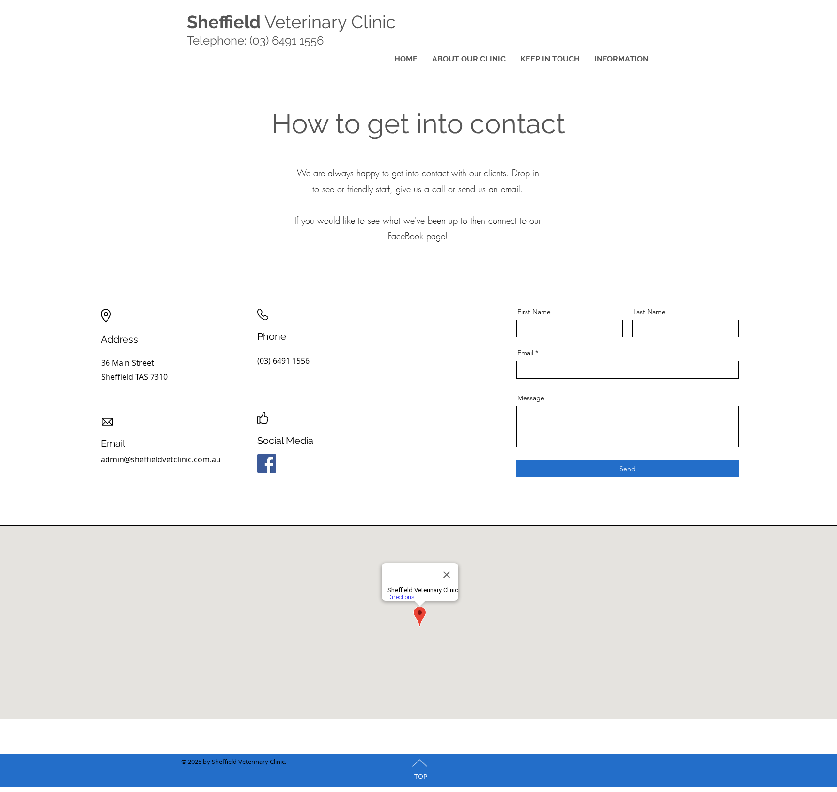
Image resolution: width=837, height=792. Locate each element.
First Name (534, 311)
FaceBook (405, 236)
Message (530, 398)
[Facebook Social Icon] (266, 463)
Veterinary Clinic (291, 22)
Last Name (649, 311)
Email (525, 353)
